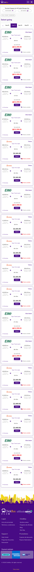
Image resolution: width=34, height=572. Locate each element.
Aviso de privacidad (7, 522)
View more (16, 569)
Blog (21, 527)
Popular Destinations (25, 540)
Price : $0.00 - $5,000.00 (8, 15)
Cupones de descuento (25, 537)
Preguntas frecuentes (8, 540)
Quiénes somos (24, 522)
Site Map (22, 530)
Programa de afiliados (26, 525)
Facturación (5, 542)
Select (17, 50)
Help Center (5, 537)
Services (6, 52)
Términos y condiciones (8, 525)
